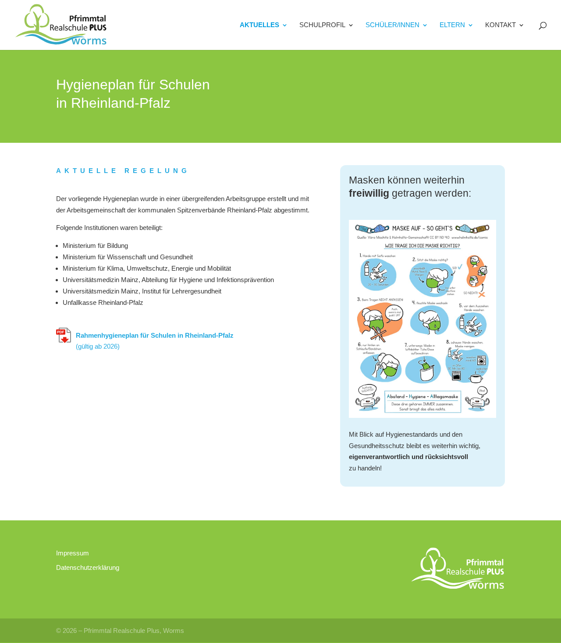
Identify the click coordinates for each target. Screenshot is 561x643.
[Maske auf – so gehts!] (422, 411)
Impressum (72, 553)
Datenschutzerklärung (87, 567)
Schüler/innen (392, 25)
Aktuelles (259, 25)
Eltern (452, 25)
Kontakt (500, 25)
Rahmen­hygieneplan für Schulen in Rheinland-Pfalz (155, 341)
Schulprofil (322, 25)
